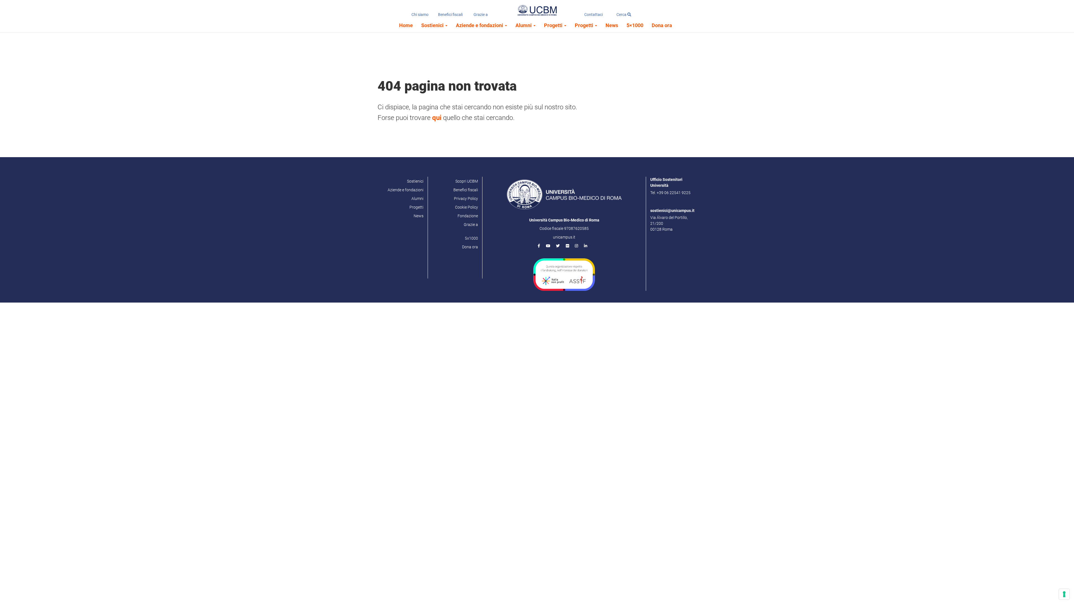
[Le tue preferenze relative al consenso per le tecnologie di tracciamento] (1064, 594)
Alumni (524, 25)
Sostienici (433, 25)
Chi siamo (419, 14)
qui (436, 118)
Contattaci (593, 14)
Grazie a (481, 14)
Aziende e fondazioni (480, 25)
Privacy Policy (466, 198)
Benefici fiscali (450, 14)
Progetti (554, 25)
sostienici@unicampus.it (672, 210)
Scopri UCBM (466, 181)
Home (406, 25)
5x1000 (471, 238)
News (612, 25)
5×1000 (634, 25)
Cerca (621, 14)
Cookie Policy (466, 207)
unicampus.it (564, 237)
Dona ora (662, 25)
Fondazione (468, 216)
